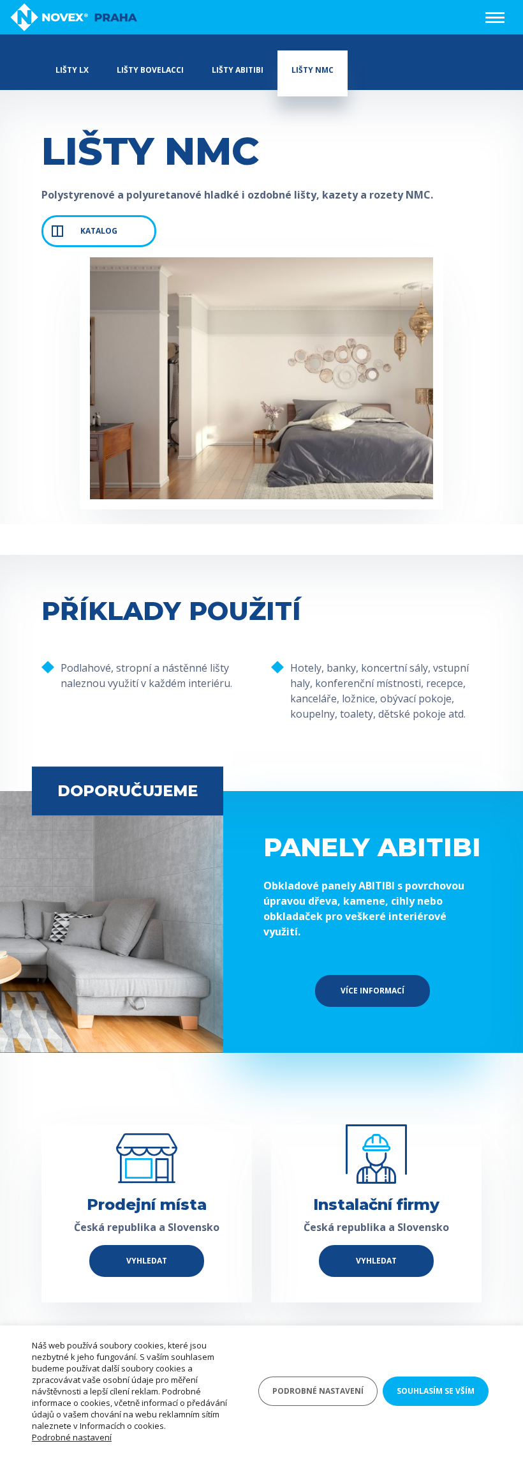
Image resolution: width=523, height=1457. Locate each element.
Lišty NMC (312, 69)
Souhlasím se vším (436, 1390)
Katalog (98, 230)
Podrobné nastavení (72, 1437)
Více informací (372, 990)
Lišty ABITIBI (237, 69)
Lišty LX (72, 69)
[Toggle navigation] (495, 17)
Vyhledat (146, 1260)
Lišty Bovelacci (150, 69)
